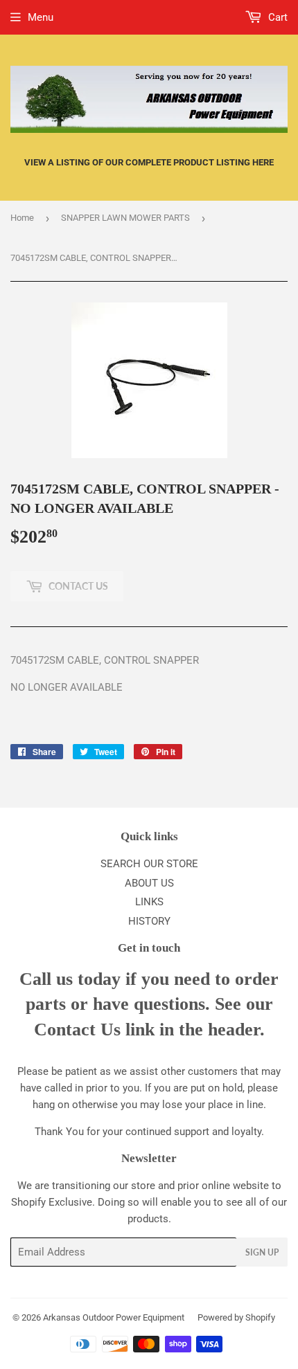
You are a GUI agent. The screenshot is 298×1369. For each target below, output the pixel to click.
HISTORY (149, 921)
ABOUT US (149, 883)
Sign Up (262, 1252)
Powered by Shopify (236, 1317)
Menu (40, 17)
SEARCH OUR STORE (149, 864)
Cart (276, 17)
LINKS (149, 902)
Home (22, 217)
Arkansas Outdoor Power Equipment (113, 1317)
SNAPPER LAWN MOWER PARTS (125, 217)
